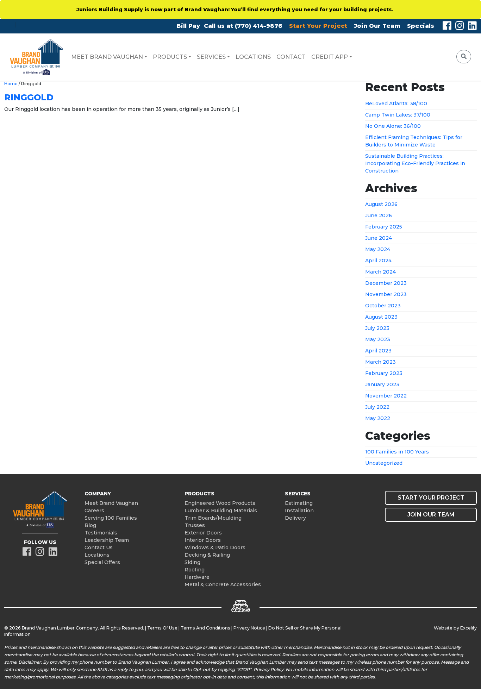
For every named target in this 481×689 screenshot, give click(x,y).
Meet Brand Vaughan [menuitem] (107, 57)
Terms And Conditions (205, 628)
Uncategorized (383, 463)
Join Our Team (377, 26)
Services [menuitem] (211, 57)
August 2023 (381, 317)
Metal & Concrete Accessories (223, 584)
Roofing (195, 569)
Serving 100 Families (111, 518)
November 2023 (386, 294)
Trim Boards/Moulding (213, 518)
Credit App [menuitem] (329, 57)
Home (11, 83)
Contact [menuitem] (291, 57)
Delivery (295, 518)
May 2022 (377, 418)
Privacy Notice (249, 628)
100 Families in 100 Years (397, 452)
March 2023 (380, 362)
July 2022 (377, 407)
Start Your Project (318, 26)
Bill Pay (188, 26)
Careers (94, 510)
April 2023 (378, 350)
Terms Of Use (162, 628)
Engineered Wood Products (220, 503)
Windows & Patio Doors (215, 547)
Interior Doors (203, 540)
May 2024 (377, 249)
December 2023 (386, 283)
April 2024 (378, 260)
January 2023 (382, 384)
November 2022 (386, 396)
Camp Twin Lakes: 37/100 (397, 115)
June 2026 (378, 215)
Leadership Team (107, 540)
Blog (90, 525)
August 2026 (381, 204)
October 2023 (383, 305)
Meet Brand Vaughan (111, 503)
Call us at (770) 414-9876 (243, 26)
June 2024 (378, 238)
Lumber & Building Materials (221, 510)
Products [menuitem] (170, 57)
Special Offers (102, 562)
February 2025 (383, 227)
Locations (97, 555)
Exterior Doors (203, 533)
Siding (192, 562)
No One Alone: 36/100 (393, 126)
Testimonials (101, 533)
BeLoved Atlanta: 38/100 (396, 103)
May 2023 (377, 339)
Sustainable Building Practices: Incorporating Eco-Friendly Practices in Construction (415, 163)
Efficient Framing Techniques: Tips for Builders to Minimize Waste (413, 141)
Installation (299, 510)
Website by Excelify (455, 628)
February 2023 (383, 373)
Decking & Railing (207, 555)
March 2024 (380, 272)
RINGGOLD (29, 97)
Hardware (197, 577)
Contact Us (99, 547)
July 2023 (377, 328)
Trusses (195, 525)
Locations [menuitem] (253, 57)
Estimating (299, 503)
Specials (420, 26)
